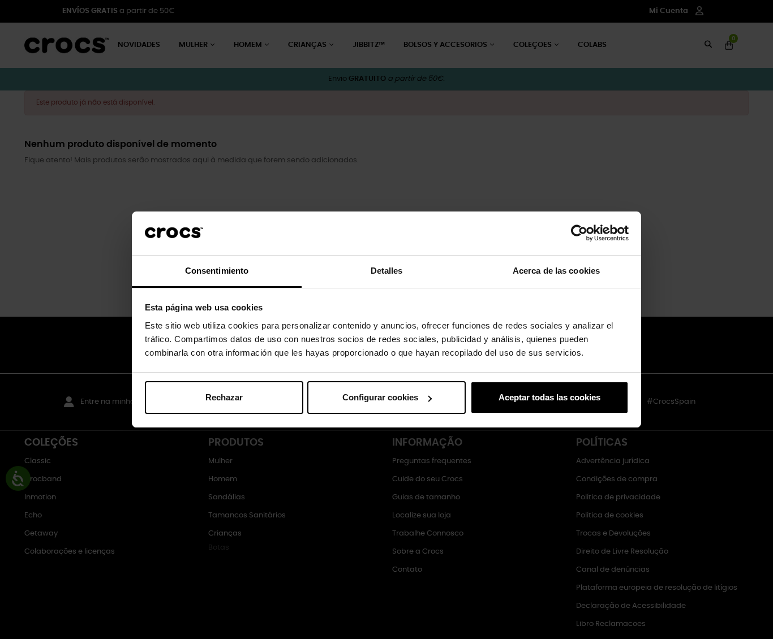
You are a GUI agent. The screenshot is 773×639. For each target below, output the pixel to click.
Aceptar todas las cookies (549, 397)
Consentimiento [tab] (216, 270)
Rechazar (224, 397)
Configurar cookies (380, 397)
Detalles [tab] (387, 270)
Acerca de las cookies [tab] (556, 270)
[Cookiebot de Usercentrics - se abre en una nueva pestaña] (579, 233)
